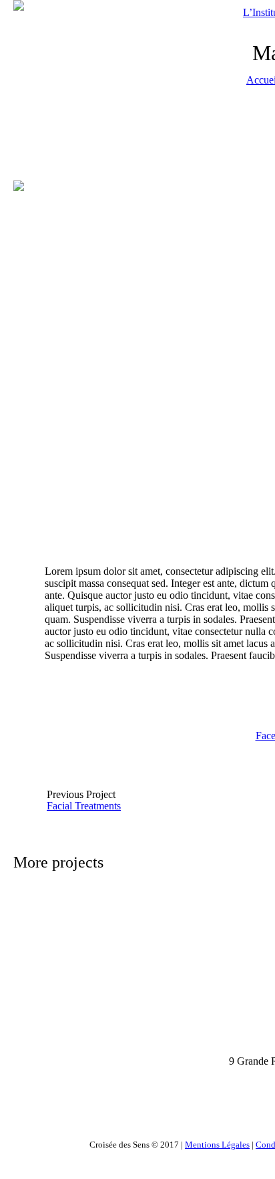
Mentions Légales (217, 1145)
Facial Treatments (84, 805)
